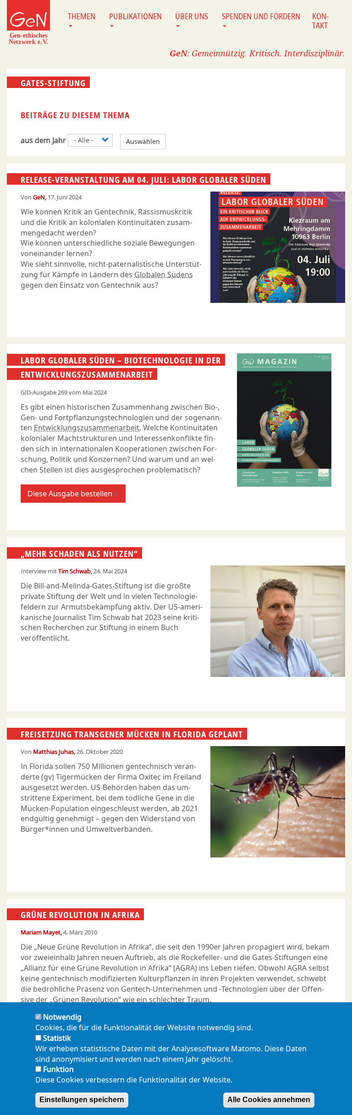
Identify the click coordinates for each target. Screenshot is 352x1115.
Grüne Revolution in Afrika (80, 914)
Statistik (57, 1038)
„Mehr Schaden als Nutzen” (79, 553)
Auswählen (143, 141)
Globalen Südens (163, 274)
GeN (39, 197)
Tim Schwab (74, 571)
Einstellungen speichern (81, 1100)
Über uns (191, 16)
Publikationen (135, 16)
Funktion (58, 1069)
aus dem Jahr (43, 140)
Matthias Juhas (53, 751)
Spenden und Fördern (261, 16)
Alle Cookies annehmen (268, 1100)
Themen (81, 16)
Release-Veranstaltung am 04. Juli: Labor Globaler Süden (143, 179)
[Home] (28, 22)
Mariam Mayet (40, 932)
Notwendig (62, 1017)
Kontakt (320, 21)
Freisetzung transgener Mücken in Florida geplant (132, 734)
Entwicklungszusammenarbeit (86, 428)
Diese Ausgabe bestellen (70, 494)
